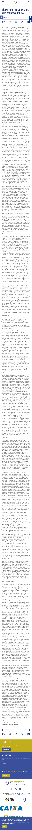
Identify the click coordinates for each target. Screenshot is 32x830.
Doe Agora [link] (6, 749)
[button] (28, 2)
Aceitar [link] (4, 826)
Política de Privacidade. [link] (8, 823)
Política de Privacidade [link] (19, 794)
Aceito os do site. (15, 772)
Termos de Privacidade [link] (16, 772)
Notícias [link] (4, 17)
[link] (1, 17)
